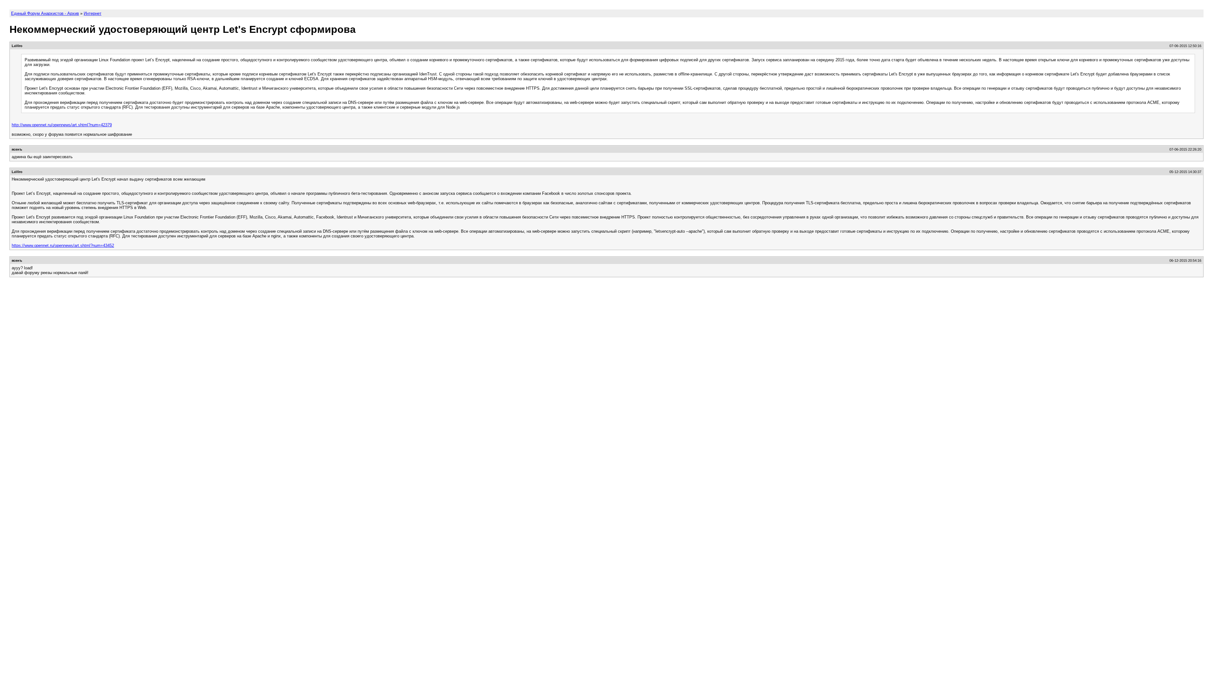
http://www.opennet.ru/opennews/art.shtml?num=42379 (62, 125)
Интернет (92, 13)
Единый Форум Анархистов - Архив (45, 13)
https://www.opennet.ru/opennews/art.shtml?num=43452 (63, 245)
